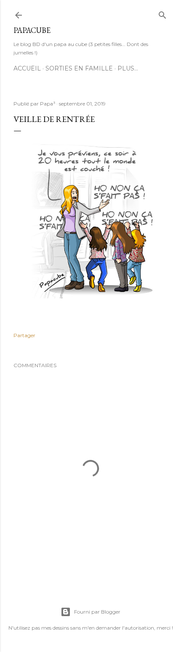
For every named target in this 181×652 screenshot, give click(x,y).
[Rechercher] (162, 13)
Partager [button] (24, 335)
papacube (32, 30)
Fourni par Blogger (97, 612)
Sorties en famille (79, 68)
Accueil (27, 68)
